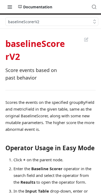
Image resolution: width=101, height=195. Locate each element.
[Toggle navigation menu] (9, 6)
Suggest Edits (83, 39)
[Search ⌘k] (94, 6)
